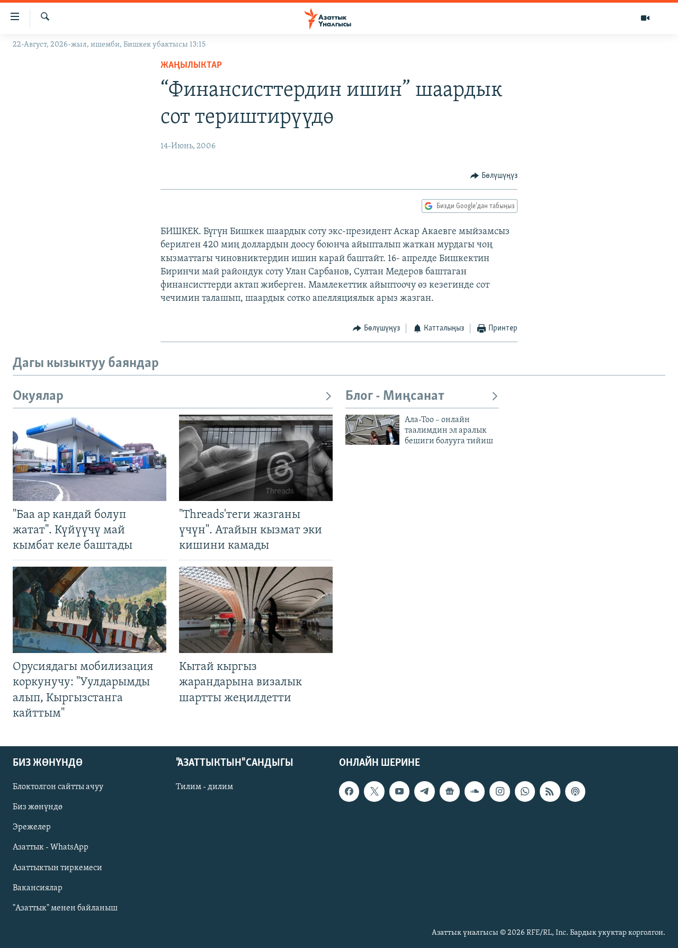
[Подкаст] (575, 791)
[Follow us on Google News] (450, 791)
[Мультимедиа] (645, 18)
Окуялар (38, 396)
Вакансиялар (38, 887)
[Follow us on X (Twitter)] (374, 791)
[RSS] (550, 791)
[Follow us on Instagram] (499, 791)
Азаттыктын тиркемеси (57, 867)
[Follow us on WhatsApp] (525, 791)
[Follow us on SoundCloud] (475, 791)
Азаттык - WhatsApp (50, 847)
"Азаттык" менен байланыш (65, 908)
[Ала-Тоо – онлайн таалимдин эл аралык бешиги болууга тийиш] (372, 430)
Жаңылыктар (191, 65)
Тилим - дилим (204, 787)
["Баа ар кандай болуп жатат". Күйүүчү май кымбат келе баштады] (89, 458)
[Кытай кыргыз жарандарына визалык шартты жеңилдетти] (256, 610)
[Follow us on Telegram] (424, 791)
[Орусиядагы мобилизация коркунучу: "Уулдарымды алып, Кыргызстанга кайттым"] (89, 610)
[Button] (494, 176)
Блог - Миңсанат (394, 396)
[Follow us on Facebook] (349, 791)
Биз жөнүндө (38, 807)
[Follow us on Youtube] (399, 791)
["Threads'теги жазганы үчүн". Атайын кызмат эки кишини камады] (256, 458)
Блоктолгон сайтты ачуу (58, 787)
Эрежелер (32, 827)
